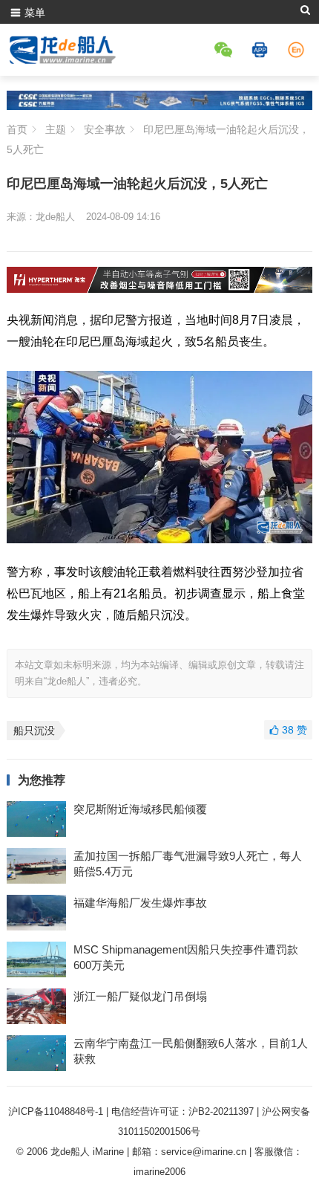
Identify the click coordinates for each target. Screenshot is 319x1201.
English (298, 50)
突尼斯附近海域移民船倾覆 (140, 809)
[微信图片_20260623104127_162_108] (160, 288)
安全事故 (104, 129)
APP (262, 50)
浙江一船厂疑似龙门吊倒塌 (140, 996)
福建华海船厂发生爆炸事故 (140, 902)
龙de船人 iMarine (87, 1151)
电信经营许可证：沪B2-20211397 (182, 1111)
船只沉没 (34, 731)
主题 (55, 129)
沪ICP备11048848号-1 (55, 1111)
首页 (17, 129)
